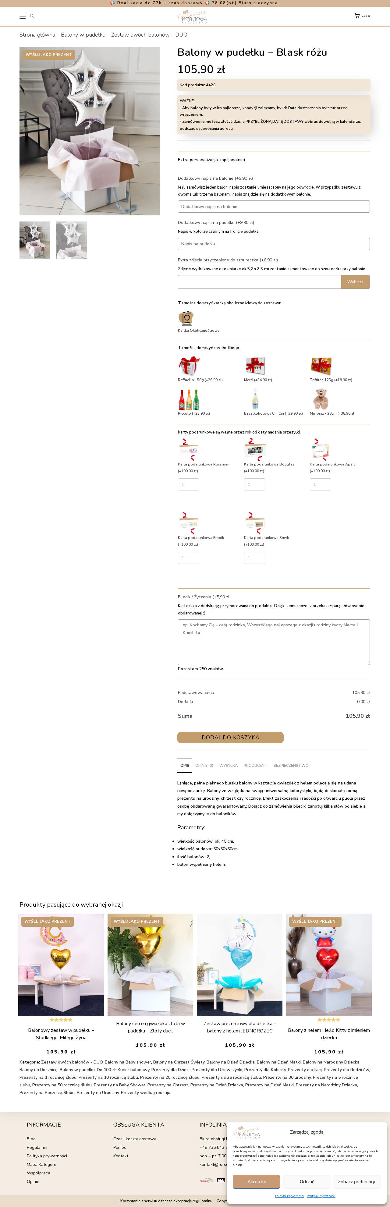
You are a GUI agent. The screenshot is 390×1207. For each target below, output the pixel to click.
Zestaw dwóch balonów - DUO (149, 34)
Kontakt (120, 1156)
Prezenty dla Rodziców (346, 1070)
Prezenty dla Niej (305, 1070)
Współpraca (38, 1173)
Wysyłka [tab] (228, 765)
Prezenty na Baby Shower (119, 1085)
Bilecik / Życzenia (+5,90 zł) (204, 597)
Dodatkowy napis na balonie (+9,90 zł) (215, 178)
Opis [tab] (184, 765)
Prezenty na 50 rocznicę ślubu (62, 1085)
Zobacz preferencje (357, 1182)
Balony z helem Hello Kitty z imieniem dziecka (329, 1034)
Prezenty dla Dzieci (170, 1070)
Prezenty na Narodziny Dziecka (326, 1085)
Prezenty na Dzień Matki (269, 1085)
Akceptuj (256, 1182)
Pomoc (119, 1147)
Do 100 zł (106, 1070)
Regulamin (37, 1147)
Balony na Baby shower (128, 1062)
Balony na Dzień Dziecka (231, 1062)
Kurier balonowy (133, 1070)
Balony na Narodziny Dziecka (331, 1062)
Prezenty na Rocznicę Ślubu (47, 1093)
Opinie (33, 1181)
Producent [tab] (256, 765)
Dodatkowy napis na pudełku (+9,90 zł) (216, 222)
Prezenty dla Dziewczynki (217, 1070)
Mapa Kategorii (41, 1164)
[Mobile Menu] (23, 17)
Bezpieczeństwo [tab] (291, 765)
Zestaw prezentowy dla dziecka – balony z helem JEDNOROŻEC (240, 1027)
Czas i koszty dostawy (134, 1139)
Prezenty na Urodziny (98, 1093)
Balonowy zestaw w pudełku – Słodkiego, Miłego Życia (61, 1034)
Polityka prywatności (47, 1156)
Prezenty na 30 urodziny (287, 1077)
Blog (31, 1139)
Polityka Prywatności (289, 1196)
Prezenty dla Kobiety (265, 1070)
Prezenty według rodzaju (145, 1093)
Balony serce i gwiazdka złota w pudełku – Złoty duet (150, 1027)
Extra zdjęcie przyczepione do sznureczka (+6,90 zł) (228, 260)
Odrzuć (307, 1182)
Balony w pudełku (83, 34)
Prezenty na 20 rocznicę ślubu (170, 1077)
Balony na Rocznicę (39, 1070)
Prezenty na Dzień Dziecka (216, 1085)
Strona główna (37, 34)
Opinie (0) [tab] (204, 765)
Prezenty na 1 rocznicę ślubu (48, 1077)
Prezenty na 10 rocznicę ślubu (108, 1077)
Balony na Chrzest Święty (178, 1062)
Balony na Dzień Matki (279, 1062)
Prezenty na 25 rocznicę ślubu (231, 1077)
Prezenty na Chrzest (167, 1085)
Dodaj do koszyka (231, 737)
